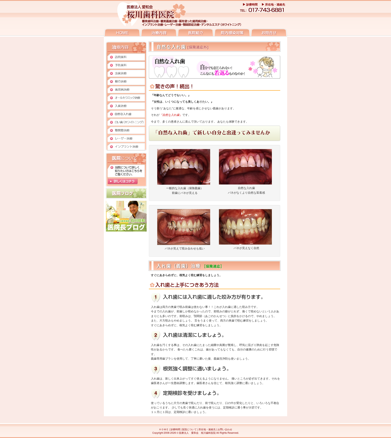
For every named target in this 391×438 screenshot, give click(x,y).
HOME (122, 33)
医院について (189, 429)
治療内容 (159, 33)
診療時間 (251, 4)
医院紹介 (195, 33)
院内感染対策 (232, 33)
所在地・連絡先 (274, 4)
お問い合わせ (268, 33)
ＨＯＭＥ (164, 429)
